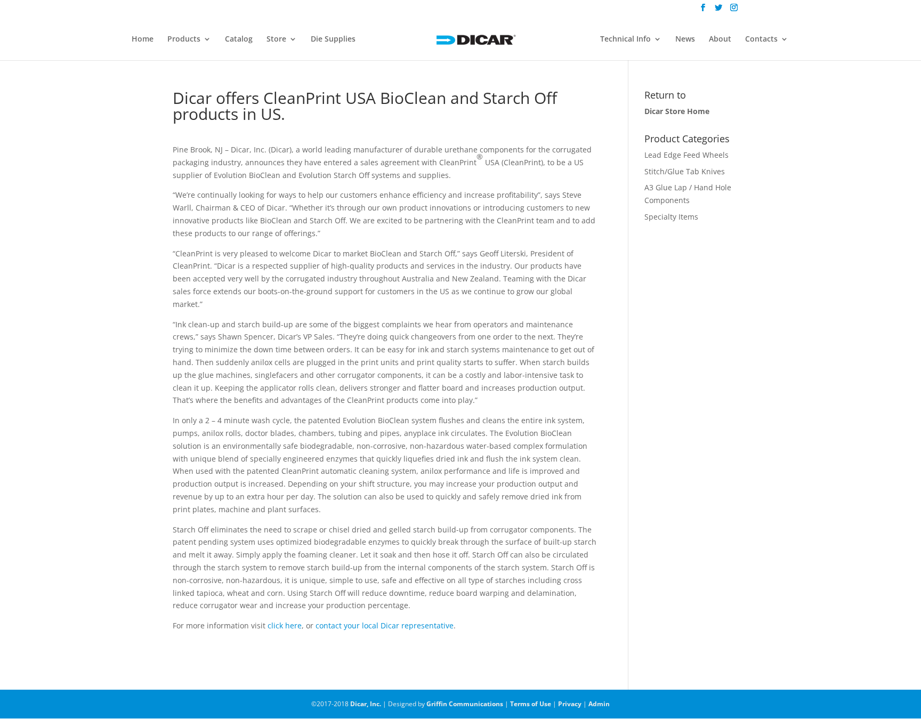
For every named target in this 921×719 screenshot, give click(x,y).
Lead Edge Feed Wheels (686, 155)
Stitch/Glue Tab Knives (684, 171)
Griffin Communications (464, 703)
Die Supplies (333, 39)
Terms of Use (530, 703)
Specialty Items (671, 217)
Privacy (569, 703)
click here (285, 625)
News (685, 39)
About (720, 39)
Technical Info (625, 39)
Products (183, 39)
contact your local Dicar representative (385, 625)
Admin (599, 703)
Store (276, 39)
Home (143, 39)
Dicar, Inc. (365, 703)
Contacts (761, 39)
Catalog (239, 39)
